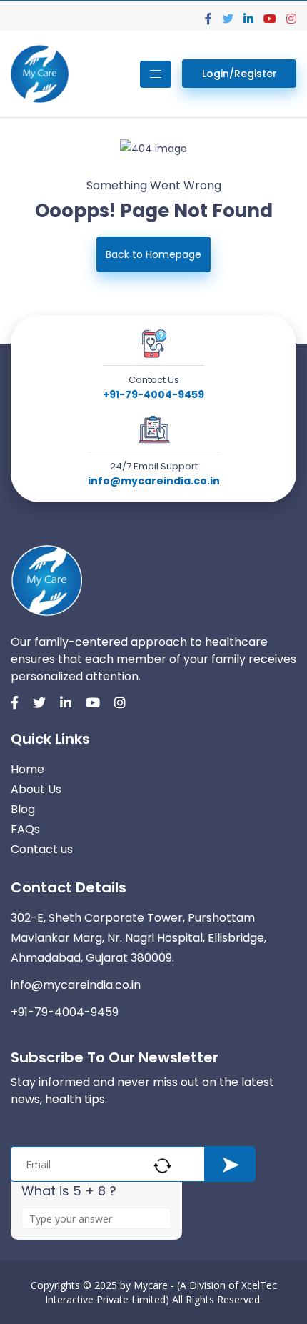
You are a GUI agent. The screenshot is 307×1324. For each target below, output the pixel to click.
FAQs (25, 829)
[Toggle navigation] (155, 74)
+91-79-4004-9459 (153, 394)
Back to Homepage (153, 254)
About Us (36, 789)
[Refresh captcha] (162, 1166)
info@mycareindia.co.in (154, 481)
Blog (23, 809)
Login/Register (239, 73)
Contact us (42, 849)
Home (27, 769)
